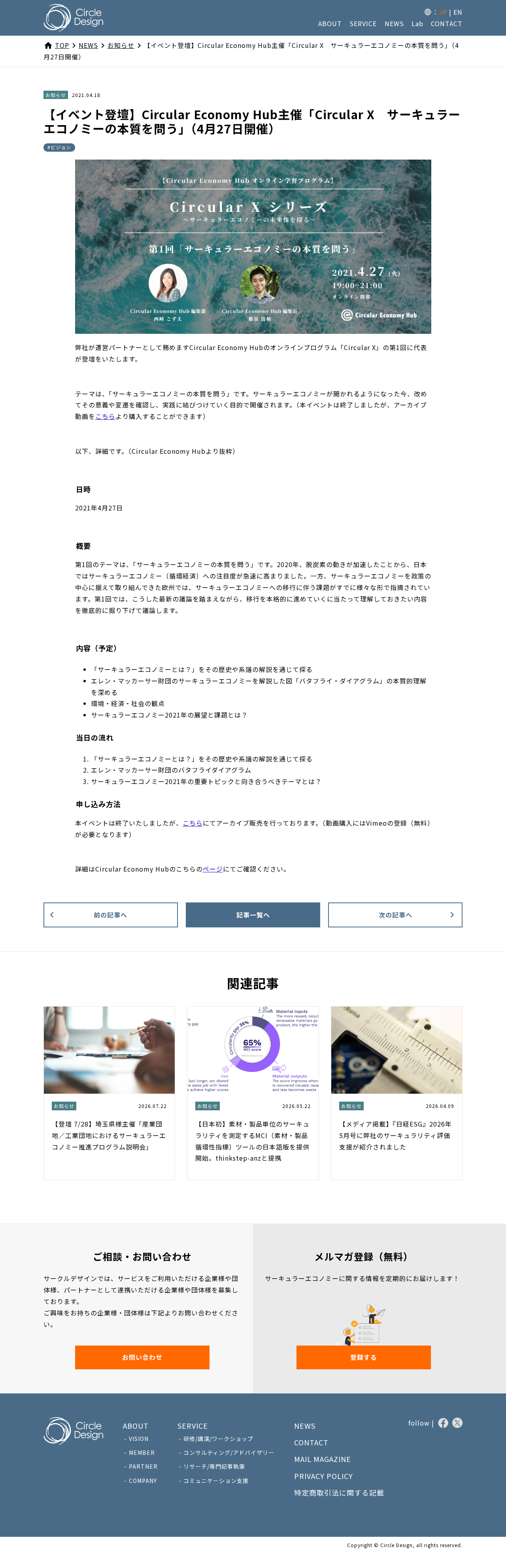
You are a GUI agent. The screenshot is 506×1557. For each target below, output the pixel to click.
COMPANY (143, 1481)
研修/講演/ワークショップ (218, 1439)
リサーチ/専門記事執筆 (214, 1466)
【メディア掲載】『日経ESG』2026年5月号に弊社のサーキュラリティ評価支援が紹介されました (395, 1135)
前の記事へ (110, 914)
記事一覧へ (253, 914)
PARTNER (143, 1466)
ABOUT (330, 23)
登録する (363, 1357)
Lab (417, 23)
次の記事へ (395, 914)
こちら (105, 416)
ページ (213, 869)
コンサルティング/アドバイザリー (228, 1452)
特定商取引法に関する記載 (339, 1492)
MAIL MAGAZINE (322, 1459)
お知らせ (55, 94)
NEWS (394, 23)
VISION (139, 1439)
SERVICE (363, 23)
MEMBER (142, 1452)
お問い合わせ (142, 1357)
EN (458, 12)
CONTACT (447, 23)
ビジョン (61, 147)
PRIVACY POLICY (323, 1476)
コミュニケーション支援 (216, 1481)
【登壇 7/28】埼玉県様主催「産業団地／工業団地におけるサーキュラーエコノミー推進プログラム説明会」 (109, 1135)
